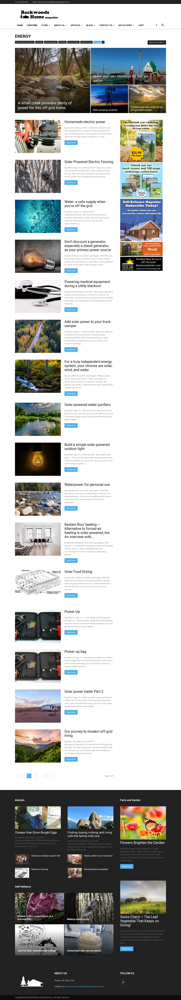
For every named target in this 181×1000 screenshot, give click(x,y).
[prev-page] (17, 776)
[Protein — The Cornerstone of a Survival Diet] (39, 908)
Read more (71, 143)
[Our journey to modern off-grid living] (38, 746)
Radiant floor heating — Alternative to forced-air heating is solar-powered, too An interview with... (87, 531)
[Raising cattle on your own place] (75, 859)
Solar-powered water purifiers (87, 405)
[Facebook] (156, 25)
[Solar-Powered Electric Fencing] (38, 176)
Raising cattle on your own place (98, 856)
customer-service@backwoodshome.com (53, 2)
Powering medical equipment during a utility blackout (87, 284)
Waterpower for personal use (87, 485)
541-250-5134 (23, 2)
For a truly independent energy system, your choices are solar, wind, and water (88, 366)
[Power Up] (38, 626)
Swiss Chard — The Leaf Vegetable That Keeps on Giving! (139, 921)
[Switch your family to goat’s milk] (22, 859)
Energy (97, 42)
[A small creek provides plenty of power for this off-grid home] (52, 80)
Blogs (89, 25)
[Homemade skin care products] (89, 939)
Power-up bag (75, 652)
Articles (75, 25)
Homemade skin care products (84, 950)
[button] (162, 25)
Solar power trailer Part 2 (83, 691)
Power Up (72, 612)
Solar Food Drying (78, 572)
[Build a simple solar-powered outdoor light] (38, 459)
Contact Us (105, 25)
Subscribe (32, 25)
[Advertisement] (114, 14)
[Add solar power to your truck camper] (38, 336)
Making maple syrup (78, 919)
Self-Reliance (23, 886)
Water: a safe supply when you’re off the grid (84, 204)
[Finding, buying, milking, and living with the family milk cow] (90, 817)
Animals (39, 42)
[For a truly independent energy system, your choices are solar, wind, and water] (38, 376)
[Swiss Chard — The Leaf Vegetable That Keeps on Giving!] (143, 897)
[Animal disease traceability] (75, 873)
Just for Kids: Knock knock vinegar (36, 950)
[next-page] (52, 776)
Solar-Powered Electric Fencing (88, 162)
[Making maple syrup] (89, 908)
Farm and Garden (130, 800)
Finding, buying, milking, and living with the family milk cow (90, 834)
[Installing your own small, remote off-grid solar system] (147, 99)
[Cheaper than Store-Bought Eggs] (38, 817)
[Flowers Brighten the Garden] (143, 823)
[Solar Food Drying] (38, 582)
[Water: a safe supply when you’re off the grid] (38, 216)
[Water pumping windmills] (109, 99)
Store (44, 25)
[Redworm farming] (22, 873)
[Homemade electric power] (38, 136)
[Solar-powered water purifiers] (38, 419)
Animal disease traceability (96, 869)
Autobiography (50, 42)
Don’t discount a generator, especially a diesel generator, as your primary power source (87, 246)
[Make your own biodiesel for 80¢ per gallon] (128, 66)
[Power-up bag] (38, 666)
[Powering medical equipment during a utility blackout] (38, 296)
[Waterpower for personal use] (38, 499)
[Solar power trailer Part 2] (38, 706)
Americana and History (24, 42)
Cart (141, 25)
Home (20, 25)
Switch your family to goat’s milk (45, 856)
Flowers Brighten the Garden (142, 843)
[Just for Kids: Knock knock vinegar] (39, 939)
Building (62, 42)
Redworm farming (39, 869)
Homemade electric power (84, 122)
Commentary (73, 42)
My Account (125, 25)
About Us (59, 25)
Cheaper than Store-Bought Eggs (36, 832)
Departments (86, 42)
